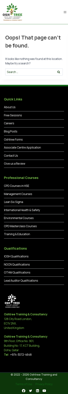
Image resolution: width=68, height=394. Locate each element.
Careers (9, 123)
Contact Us (11, 156)
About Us (10, 107)
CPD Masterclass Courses (20, 226)
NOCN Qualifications (17, 264)
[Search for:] (34, 72)
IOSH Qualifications (16, 256)
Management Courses (18, 194)
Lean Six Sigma (13, 202)
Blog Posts (10, 131)
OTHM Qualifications (17, 272)
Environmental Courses (19, 218)
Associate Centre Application (22, 147)
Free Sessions (13, 115)
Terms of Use (23, 384)
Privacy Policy (44, 384)
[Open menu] (65, 12)
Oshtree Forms (13, 139)
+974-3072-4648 (21, 354)
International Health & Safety (22, 210)
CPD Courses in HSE (16, 186)
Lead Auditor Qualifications (21, 280)
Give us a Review (14, 163)
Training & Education (17, 234)
